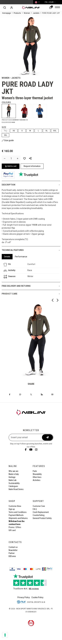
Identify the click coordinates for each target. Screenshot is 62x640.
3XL (5, 135)
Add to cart (11, 166)
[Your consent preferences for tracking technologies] (5, 635)
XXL (54, 131)
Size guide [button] (9, 140)
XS (14, 131)
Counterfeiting (38, 515)
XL (47, 131)
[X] (31, 394)
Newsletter (13, 550)
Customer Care (39, 506)
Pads (35, 471)
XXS (5, 131)
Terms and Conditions (18, 512)
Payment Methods (16, 515)
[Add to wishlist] (24, 158)
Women (27, 13)
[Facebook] (10, 394)
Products (17, 13)
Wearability (37, 474)
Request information (32, 166)
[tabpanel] (31, 271)
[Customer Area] (11, 8)
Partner (12, 553)
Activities (36, 480)
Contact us (13, 547)
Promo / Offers (15, 527)
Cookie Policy (37, 597)
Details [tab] (7, 256)
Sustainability (14, 483)
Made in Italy (14, 474)
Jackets (36, 13)
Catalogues (13, 486)
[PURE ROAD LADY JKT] (9, 111)
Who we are (13, 471)
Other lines (37, 477)
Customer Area (15, 506)
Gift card (12, 530)
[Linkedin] (42, 394)
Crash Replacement (41, 512)
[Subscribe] (47, 437)
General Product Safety (42, 518)
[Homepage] (31, 7)
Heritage (12, 477)
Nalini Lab (12, 480)
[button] (30, 158)
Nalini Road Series (16, 489)
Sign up (12, 509)
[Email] (52, 394)
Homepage (6, 13)
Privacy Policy (23, 597)
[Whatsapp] (20, 394)
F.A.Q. (35, 509)
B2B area (12, 556)
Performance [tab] (21, 256)
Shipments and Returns (18, 518)
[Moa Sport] (31, 623)
